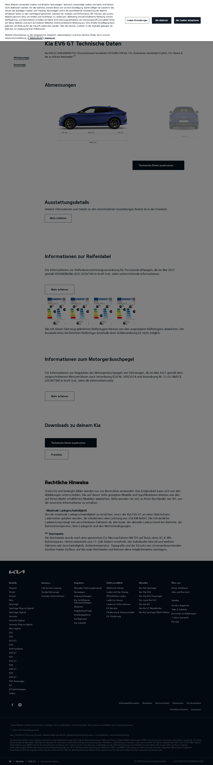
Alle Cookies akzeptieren (187, 20)
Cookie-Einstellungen (137, 20)
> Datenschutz (35, 38)
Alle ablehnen (161, 20)
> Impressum (49, 38)
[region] (106, 20)
